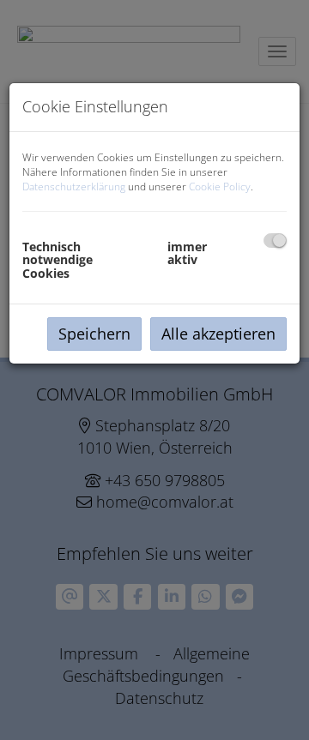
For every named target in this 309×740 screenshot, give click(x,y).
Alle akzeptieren (218, 333)
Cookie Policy (220, 186)
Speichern (94, 333)
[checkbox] (275, 240)
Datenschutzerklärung (73, 186)
